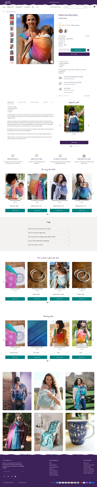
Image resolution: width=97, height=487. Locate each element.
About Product (35, 102)
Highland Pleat (70, 38)
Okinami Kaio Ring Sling (59, 288)
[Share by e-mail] (68, 95)
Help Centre (86, 463)
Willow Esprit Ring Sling (15, 200)
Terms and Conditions (88, 469)
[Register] (22, 471)
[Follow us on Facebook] (4, 476)
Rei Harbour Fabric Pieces (37, 347)
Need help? (87, 95)
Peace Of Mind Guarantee (45, 134)
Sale (37, 7)
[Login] (88, 7)
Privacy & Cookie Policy (88, 471)
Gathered (62, 38)
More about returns (68, 92)
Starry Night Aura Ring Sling (37, 200)
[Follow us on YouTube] (15, 476)
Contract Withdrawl (53, 475)
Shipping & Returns (53, 473)
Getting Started (52, 465)
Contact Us (51, 469)
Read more (61, 73)
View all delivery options (69, 78)
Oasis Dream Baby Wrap (82, 347)
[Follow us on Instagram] (8, 476)
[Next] (88, 125)
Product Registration (88, 473)
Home (4, 11)
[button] (61, 31)
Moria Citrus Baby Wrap (59, 347)
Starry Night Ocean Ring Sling (82, 200)
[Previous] (60, 125)
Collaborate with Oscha (88, 465)
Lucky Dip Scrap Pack (15, 288)
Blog (33, 7)
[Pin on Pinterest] (64, 95)
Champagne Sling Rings (37, 288)
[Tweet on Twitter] (66, 95)
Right (65, 45)
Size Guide (87, 36)
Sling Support (19, 7)
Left (60, 45)
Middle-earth (10, 7)
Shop (4, 7)
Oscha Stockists (87, 467)
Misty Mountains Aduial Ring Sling (59, 200)
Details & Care (22, 102)
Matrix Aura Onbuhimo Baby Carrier (74, 132)
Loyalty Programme (53, 467)
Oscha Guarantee (53, 471)
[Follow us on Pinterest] (12, 476)
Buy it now (74, 54)
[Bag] (93, 7)
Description (10, 102)
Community (27, 7)
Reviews (46, 102)
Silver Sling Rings (82, 288)
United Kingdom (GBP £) (55, 7)
